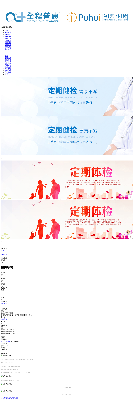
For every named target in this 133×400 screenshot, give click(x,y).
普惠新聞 (8, 43)
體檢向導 (8, 39)
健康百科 (8, 45)
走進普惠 (8, 32)
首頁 (6, 30)
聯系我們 (8, 49)
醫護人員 (8, 41)
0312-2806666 (5, 341)
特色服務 (8, 36)
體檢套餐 (8, 34)
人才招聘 (8, 47)
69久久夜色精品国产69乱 (9, 398)
